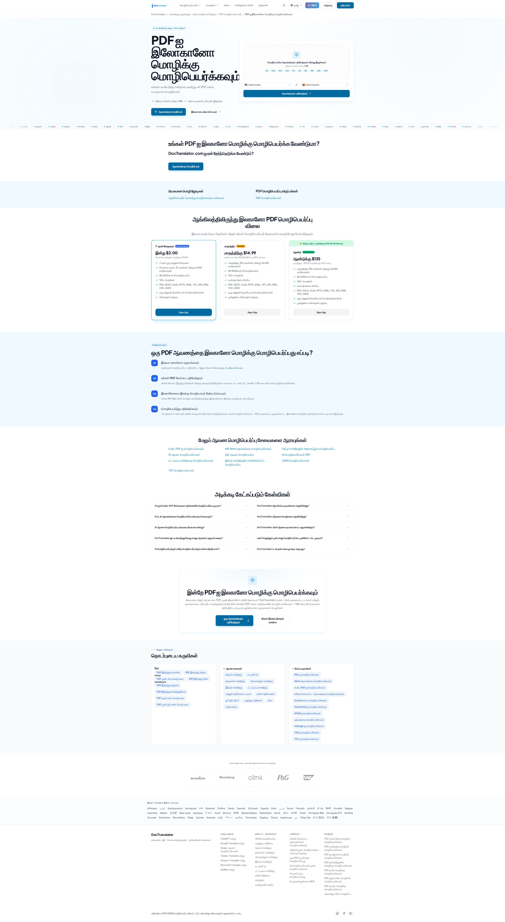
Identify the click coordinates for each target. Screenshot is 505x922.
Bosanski (210, 808)
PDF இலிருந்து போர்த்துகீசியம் (171, 691)
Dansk (231, 808)
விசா (270, 700)
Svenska (210, 817)
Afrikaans (152, 808)
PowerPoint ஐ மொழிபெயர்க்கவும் (310, 706)
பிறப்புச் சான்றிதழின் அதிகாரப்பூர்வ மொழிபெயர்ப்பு (308, 448)
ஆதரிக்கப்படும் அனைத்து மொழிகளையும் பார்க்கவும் (196, 198)
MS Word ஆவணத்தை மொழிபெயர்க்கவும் (248, 448)
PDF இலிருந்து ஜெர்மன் (168, 685)
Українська (286, 817)
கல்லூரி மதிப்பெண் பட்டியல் (238, 694)
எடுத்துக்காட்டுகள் (244, 5)
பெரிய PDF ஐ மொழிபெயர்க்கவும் (186, 448)
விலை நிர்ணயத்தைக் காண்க (272, 620)
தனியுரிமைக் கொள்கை (200, 840)
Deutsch (241, 808)
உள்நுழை (328, 5)
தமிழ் (220, 817)
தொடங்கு (183, 312)
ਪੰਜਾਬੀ (294, 813)
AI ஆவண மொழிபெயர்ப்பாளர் (184, 454)
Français (300, 808)
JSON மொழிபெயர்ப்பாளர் (295, 460)
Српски (200, 817)
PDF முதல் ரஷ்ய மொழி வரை (170, 698)
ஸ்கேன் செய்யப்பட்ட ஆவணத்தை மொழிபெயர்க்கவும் (319, 694)
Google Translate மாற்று (232, 843)
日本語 (173, 813)
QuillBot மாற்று (227, 869)
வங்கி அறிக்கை (262, 875)
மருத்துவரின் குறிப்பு (264, 884)
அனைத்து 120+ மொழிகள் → (338, 894)
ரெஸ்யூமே (259, 880)
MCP (314, 5)
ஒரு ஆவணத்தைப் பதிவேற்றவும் (233, 620)
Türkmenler (251, 817)
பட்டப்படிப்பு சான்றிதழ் (257, 687)
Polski (303, 813)
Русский (151, 817)
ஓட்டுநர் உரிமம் (232, 700)
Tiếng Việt (305, 817)
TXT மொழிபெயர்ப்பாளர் (181, 470)
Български (190, 808)
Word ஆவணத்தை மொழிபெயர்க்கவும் (312, 681)
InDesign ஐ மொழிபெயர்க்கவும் (309, 726)
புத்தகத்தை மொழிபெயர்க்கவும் (309, 719)
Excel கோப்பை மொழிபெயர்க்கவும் (310, 700)
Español (265, 808)
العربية (162, 808)
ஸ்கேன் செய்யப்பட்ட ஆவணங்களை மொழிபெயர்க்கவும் (299, 842)
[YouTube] (350, 913)
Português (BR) (316, 813)
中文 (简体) (318, 817)
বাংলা (201, 808)
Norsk (277, 813)
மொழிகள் (211, 5)
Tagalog (263, 817)
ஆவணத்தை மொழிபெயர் (170, 111)
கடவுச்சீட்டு (252, 674)
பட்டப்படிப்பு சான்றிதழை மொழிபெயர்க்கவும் (190, 460)
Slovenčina (164, 817)
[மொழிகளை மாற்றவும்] (297, 84)
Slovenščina (179, 817)
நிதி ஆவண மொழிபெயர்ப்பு (239, 454)
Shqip (190, 817)
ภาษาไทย (239, 817)
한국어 (208, 813)
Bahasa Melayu (249, 813)
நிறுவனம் (263, 5)
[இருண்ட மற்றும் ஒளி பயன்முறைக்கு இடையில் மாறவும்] (284, 5)
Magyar (349, 808)
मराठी (236, 813)
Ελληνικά (253, 808)
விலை (227, 5)
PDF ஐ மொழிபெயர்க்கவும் (306, 674)
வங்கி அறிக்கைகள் (265, 694)
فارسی (281, 808)
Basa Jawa (185, 813)
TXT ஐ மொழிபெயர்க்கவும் (306, 739)
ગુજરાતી (311, 808)
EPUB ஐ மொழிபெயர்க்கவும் (307, 713)
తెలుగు (228, 817)
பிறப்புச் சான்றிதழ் (234, 674)
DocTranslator (162, 835)
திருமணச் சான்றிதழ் (235, 681)
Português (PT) (334, 813)
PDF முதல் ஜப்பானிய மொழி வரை (172, 704)
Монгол (227, 813)
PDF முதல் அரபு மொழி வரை (170, 679)
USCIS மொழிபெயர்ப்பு (265, 838)
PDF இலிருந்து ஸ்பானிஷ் (168, 672)
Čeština (221, 808)
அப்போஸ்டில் (231, 706)
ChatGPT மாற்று (228, 838)
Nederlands (265, 813)
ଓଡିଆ (285, 813)
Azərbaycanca (175, 808)
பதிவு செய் (345, 5)
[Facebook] (344, 913)
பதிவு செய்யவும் (235, 367)
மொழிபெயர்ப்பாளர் (189, 5)
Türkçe (273, 817)
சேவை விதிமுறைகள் (177, 840)
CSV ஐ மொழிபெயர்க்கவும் (306, 732)
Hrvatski (338, 808)
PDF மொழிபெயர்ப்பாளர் (268, 198)
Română (348, 813)
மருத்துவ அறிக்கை (253, 700)
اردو (295, 817)
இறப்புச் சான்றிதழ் (234, 687)
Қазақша (198, 813)
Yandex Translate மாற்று (232, 855)
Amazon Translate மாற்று (233, 860)
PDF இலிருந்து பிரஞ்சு (195, 672)
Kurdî (217, 813)
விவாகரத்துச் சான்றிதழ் (261, 681)
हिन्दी (328, 808)
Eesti (273, 808)
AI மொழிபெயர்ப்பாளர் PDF (296, 454)
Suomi (290, 808)
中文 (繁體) (332, 817)
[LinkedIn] (337, 913)
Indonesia (152, 813)
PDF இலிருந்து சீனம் (198, 679)
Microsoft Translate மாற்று (234, 865)
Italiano (163, 813)
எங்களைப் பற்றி (158, 840)
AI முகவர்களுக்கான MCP (302, 881)
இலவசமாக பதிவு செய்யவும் (204, 111)
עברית (320, 808)
